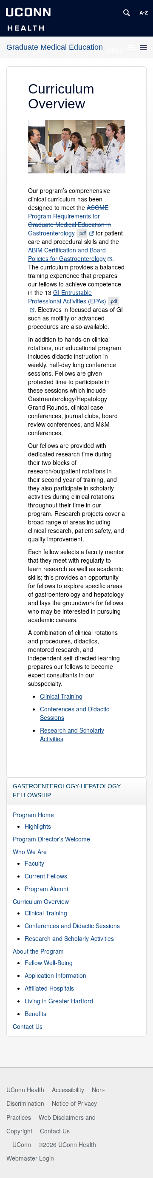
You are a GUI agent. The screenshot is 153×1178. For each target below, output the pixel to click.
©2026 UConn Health (67, 1144)
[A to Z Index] (143, 13)
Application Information (55, 975)
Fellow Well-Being (49, 962)
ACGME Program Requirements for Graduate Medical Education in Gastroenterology (69, 220)
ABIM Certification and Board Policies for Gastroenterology (67, 254)
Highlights (38, 826)
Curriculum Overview (41, 901)
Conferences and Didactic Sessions (72, 925)
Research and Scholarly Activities (69, 938)
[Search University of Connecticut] (126, 13)
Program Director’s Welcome (51, 839)
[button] (115, 50)
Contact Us (27, 1026)
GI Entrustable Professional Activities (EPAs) (72, 296)
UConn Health (25, 1089)
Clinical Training (61, 696)
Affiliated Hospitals (49, 988)
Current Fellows (46, 876)
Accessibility (68, 1089)
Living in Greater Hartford (59, 1001)
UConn (21, 1144)
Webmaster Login (30, 1158)
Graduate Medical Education (54, 47)
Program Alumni (46, 888)
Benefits (35, 1013)
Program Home (33, 814)
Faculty (34, 863)
